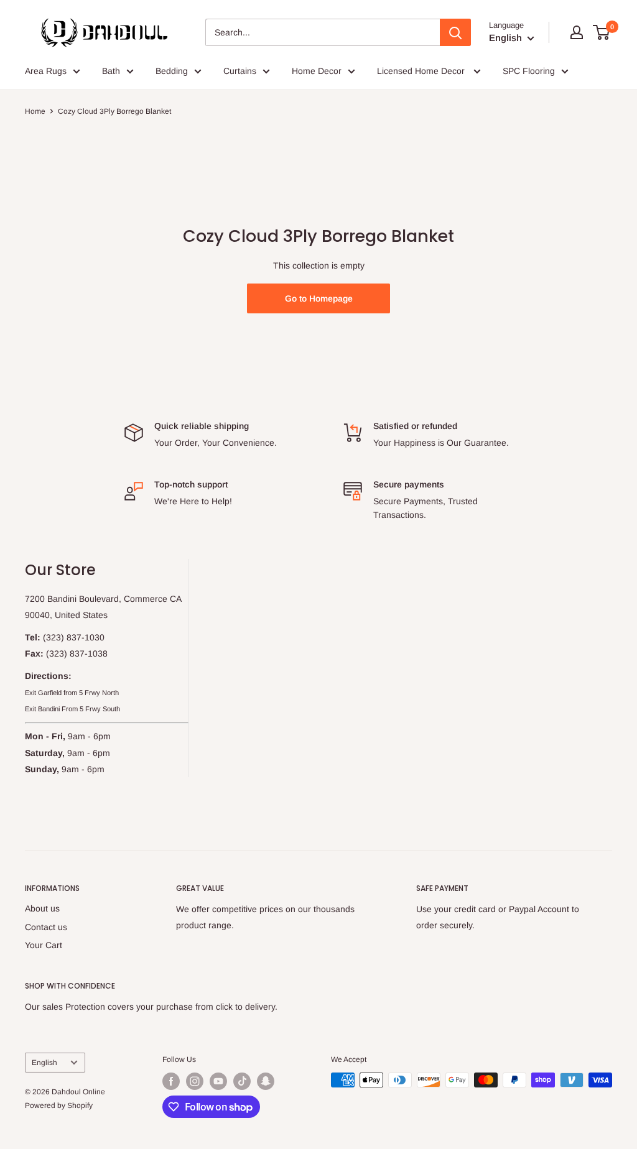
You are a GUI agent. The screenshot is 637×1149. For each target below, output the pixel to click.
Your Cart (43, 945)
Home (35, 111)
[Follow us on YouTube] (218, 1081)
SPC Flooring (529, 71)
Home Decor (317, 71)
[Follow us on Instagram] (194, 1081)
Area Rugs (46, 71)
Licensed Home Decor (422, 71)
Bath (111, 71)
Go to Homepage (319, 298)
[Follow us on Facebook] (171, 1081)
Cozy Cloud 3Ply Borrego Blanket (114, 111)
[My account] (576, 32)
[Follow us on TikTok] (242, 1081)
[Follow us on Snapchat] (265, 1081)
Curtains (239, 71)
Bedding (172, 71)
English (44, 1062)
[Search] (455, 32)
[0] (602, 32)
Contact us (46, 927)
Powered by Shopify (59, 1105)
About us (42, 908)
